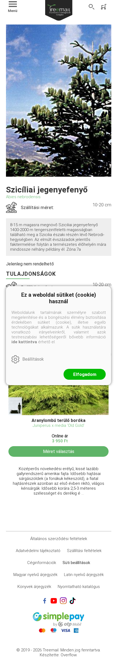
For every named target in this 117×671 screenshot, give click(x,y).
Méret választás (58, 451)
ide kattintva (24, 341)
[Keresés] (92, 7)
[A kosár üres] (104, 7)
